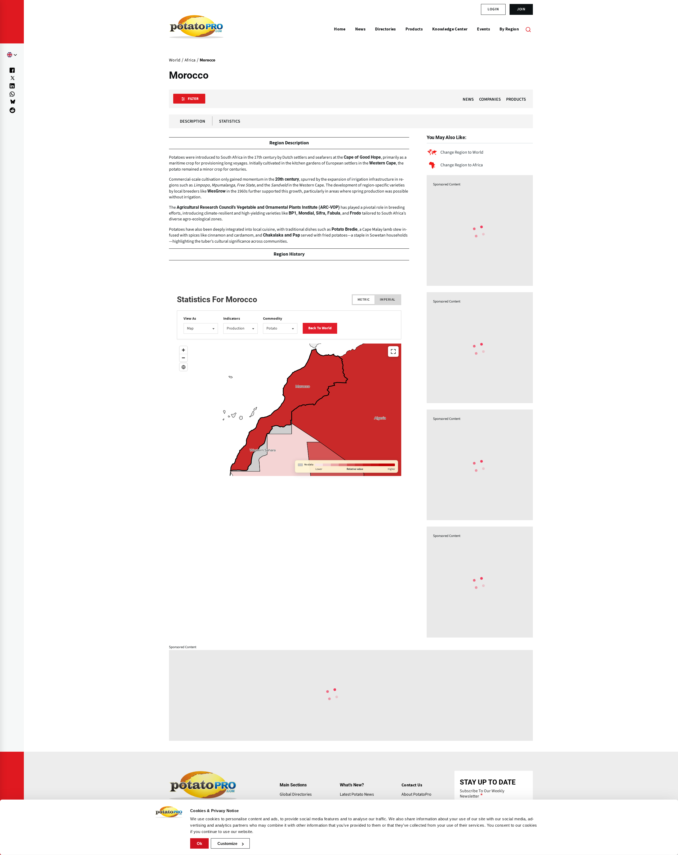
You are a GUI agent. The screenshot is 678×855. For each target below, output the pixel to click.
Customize (227, 843)
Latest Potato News (357, 794)
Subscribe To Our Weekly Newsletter (482, 794)
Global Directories (296, 794)
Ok (199, 843)
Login (493, 9)
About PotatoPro (416, 794)
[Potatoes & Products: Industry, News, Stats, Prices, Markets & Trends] (196, 29)
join (521, 9)
